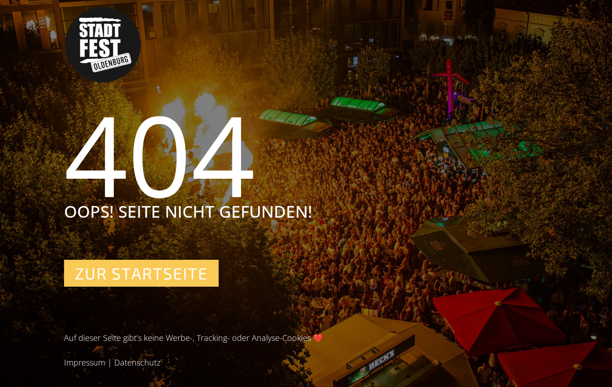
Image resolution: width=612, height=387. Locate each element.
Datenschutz (137, 362)
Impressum (84, 362)
